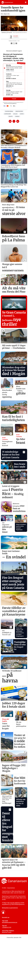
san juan (15, 113)
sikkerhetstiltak (19, 111)
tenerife (10, 116)
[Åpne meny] (26, 2)
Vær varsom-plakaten (13, 903)
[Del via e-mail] (16, 43)
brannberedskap (9, 111)
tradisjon (17, 116)
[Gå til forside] (7, 2)
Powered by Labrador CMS (14, 937)
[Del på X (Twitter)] (14, 43)
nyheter (22, 113)
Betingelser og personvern (10, 908)
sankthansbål (7, 113)
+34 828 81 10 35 (6, 927)
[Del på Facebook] (11, 43)
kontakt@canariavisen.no (9, 922)
